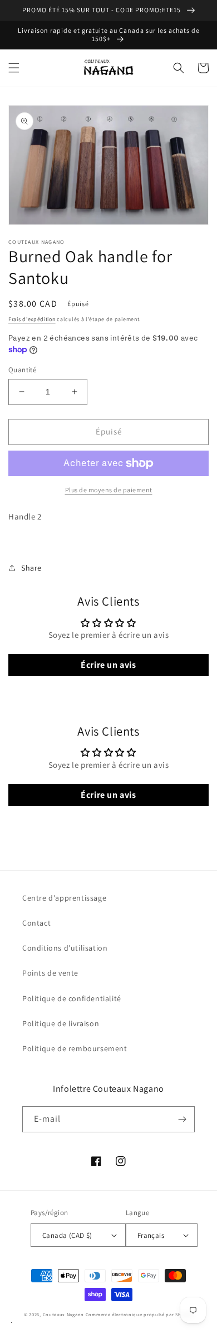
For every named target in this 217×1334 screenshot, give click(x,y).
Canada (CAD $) (67, 1235)
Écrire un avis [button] (108, 665)
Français (150, 1235)
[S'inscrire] (182, 1119)
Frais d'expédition (32, 319)
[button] (14, 68)
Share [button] (31, 568)
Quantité (22, 369)
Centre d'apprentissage (64, 898)
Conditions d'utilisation (64, 948)
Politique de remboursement (74, 1048)
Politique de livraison (60, 1023)
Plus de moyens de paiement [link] (108, 490)
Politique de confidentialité (71, 998)
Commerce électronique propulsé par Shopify (139, 1314)
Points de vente (50, 973)
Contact (36, 923)
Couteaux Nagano (64, 1314)
